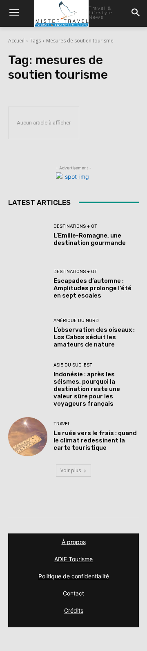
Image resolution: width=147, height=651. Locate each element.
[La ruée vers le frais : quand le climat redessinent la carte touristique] (27, 436)
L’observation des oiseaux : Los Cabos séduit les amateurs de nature (94, 337)
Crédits (73, 610)
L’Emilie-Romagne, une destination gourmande (89, 239)
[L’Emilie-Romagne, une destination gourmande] (27, 235)
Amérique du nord (76, 320)
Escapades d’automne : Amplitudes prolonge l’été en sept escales (92, 288)
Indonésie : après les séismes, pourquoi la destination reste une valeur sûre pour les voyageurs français (86, 389)
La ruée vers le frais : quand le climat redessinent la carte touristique (95, 440)
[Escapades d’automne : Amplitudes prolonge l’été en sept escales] (27, 284)
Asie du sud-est (72, 365)
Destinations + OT (75, 226)
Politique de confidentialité (73, 576)
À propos (74, 541)
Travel (61, 424)
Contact (73, 593)
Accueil (16, 40)
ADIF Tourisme (73, 558)
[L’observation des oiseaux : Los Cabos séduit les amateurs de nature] (27, 333)
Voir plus (70, 470)
